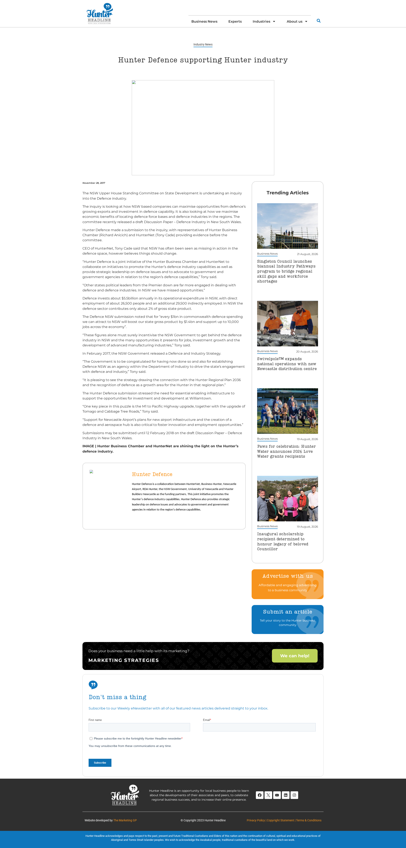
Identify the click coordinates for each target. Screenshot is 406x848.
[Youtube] (277, 795)
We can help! (294, 655)
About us (294, 21)
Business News (204, 21)
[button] (318, 20)
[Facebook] (259, 795)
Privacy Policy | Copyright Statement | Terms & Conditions (284, 820)
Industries (261, 21)
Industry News (203, 44)
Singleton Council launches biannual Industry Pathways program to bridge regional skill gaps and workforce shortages (286, 272)
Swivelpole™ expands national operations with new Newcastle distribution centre (287, 364)
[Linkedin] (285, 795)
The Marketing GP (125, 820)
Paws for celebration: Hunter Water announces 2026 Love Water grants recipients (286, 451)
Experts (235, 21)
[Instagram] (294, 795)
